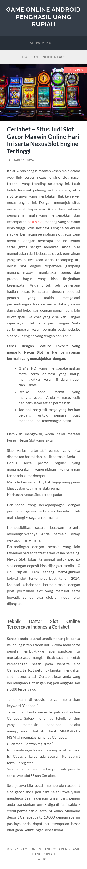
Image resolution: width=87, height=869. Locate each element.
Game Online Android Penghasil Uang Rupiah (43, 17)
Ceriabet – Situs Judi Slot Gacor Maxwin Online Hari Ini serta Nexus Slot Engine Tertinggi (43, 140)
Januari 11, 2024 (20, 160)
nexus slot (35, 221)
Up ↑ (45, 859)
